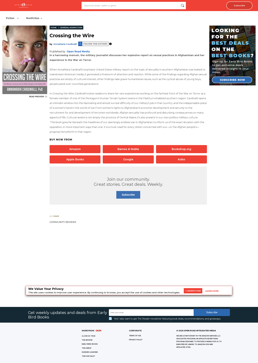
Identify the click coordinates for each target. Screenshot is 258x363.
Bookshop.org (181, 149)
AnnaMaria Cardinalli (65, 44)
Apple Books (75, 159)
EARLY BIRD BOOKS (90, 344)
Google (128, 159)
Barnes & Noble (128, 149)
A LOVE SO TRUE (88, 336)
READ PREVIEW (36, 96)
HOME (54, 27)
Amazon (75, 149)
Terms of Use (135, 336)
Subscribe (239, 5)
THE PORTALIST (88, 356)
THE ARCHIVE (87, 340)
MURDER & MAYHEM (90, 352)
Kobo (181, 159)
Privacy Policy (135, 340)
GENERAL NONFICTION (71, 27)
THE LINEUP (86, 348)
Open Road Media (78, 51)
